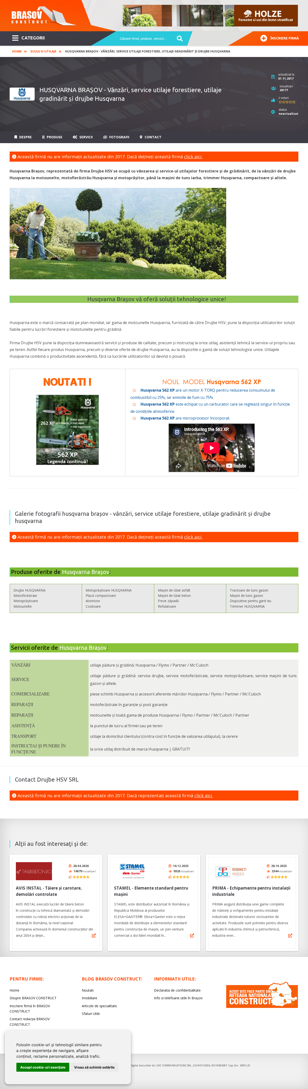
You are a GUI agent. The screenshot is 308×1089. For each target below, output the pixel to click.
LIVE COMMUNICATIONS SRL (174, 1065)
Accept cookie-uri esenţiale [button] (42, 1067)
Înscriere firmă (284, 38)
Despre (25, 137)
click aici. (193, 156)
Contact (152, 137)
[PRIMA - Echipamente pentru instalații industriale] (230, 871)
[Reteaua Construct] (262, 1006)
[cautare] (178, 39)
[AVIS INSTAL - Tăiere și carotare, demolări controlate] (34, 871)
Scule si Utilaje (43, 51)
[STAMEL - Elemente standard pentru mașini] (132, 871)
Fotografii (118, 137)
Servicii (85, 137)
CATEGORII (33, 37)
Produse (54, 137)
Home (17, 51)
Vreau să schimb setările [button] (94, 1067)
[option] (210, 15)
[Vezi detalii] (94, 935)
